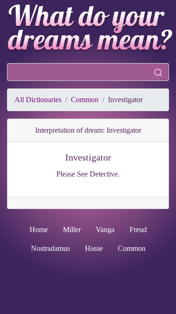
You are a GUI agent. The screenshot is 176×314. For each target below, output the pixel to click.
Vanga (105, 229)
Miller (72, 229)
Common (85, 100)
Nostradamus (50, 248)
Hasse (94, 248)
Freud (138, 229)
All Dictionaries (38, 100)
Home (39, 229)
